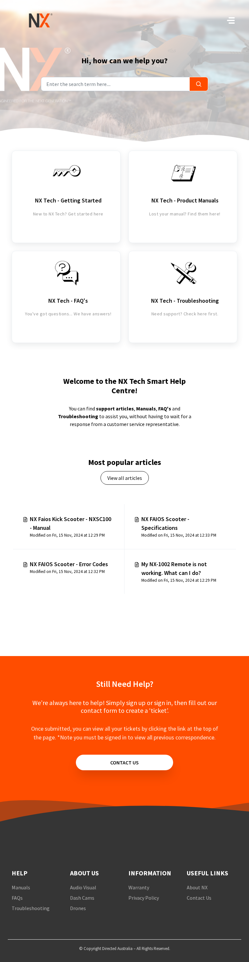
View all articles (124, 478)
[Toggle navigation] (230, 20)
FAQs (17, 898)
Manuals (146, 408)
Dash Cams (82, 898)
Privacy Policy (143, 898)
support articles (115, 408)
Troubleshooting (78, 416)
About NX (197, 887)
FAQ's (164, 408)
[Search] (198, 84)
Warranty (138, 887)
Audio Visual (83, 887)
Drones (78, 908)
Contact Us (199, 898)
